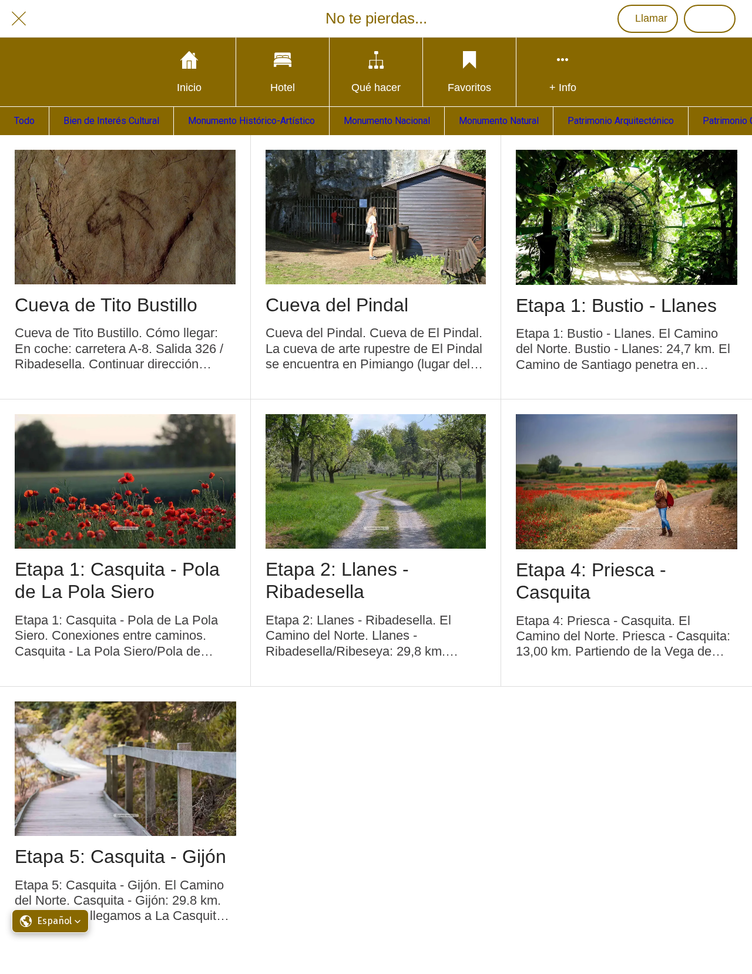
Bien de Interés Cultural (111, 120)
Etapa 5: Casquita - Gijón (120, 856)
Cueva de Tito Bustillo (106, 304)
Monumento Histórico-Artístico (251, 120)
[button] (50, 921)
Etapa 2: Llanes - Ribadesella (337, 580)
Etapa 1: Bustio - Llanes (616, 305)
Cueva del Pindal (337, 304)
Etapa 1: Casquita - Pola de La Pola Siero (117, 580)
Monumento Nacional (387, 120)
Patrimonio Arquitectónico (621, 120)
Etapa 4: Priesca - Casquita (591, 581)
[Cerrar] (19, 19)
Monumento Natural (499, 120)
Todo (24, 120)
